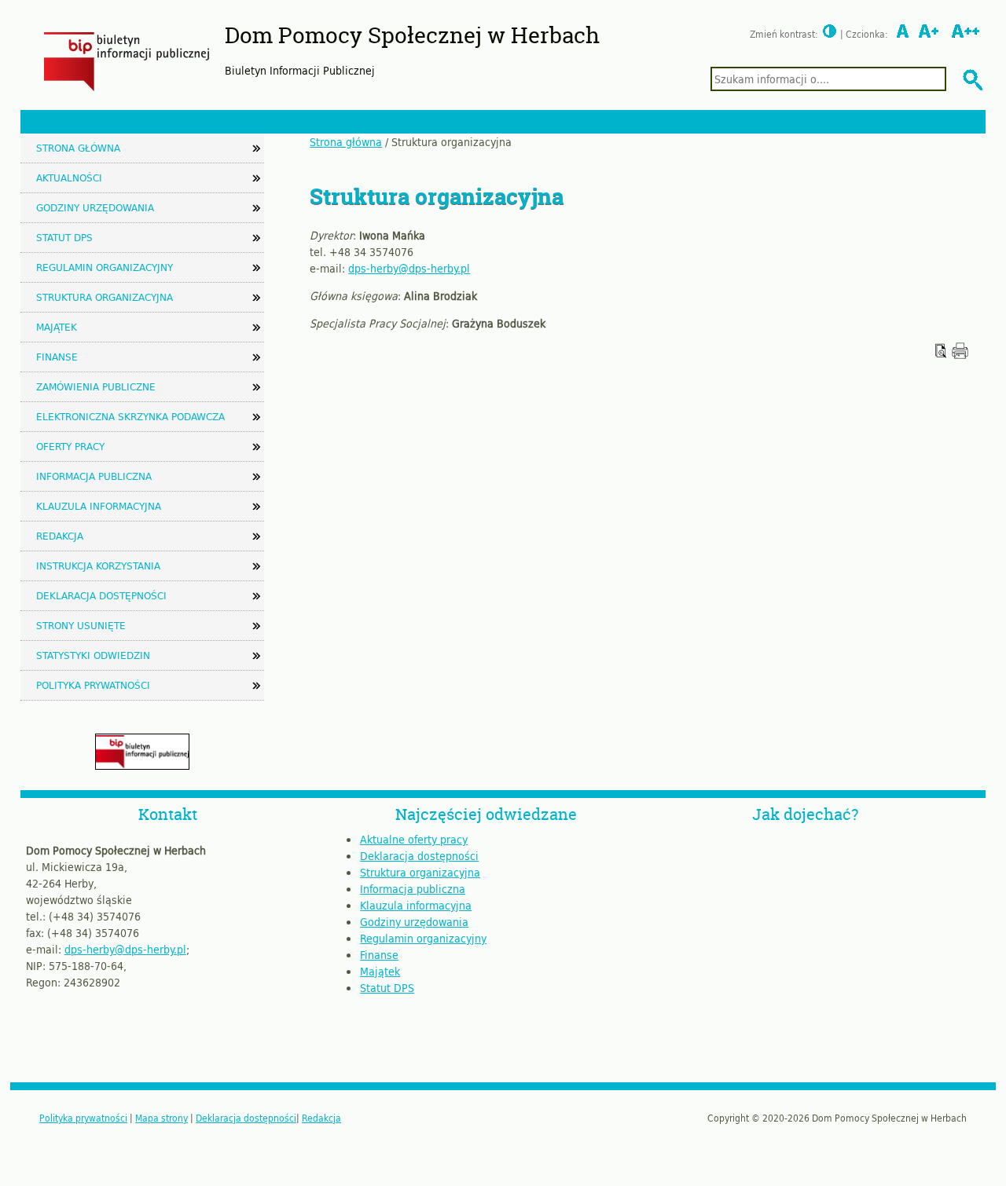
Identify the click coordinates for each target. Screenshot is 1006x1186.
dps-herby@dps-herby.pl (409, 268)
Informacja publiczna (94, 476)
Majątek (56, 327)
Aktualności (69, 177)
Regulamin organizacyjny (104, 267)
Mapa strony (161, 1118)
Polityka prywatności (93, 685)
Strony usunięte (81, 625)
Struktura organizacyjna (104, 297)
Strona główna (346, 142)
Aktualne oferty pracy (414, 839)
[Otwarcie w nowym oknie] (960, 354)
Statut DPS (64, 237)
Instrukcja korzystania (98, 565)
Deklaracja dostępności (101, 595)
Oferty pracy (70, 446)
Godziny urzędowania (95, 207)
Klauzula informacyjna (98, 506)
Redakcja (59, 536)
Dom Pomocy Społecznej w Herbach (412, 35)
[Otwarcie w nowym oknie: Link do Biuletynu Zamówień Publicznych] (142, 765)
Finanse (57, 357)
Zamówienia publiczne (96, 386)
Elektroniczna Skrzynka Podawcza (130, 416)
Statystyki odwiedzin (93, 655)
